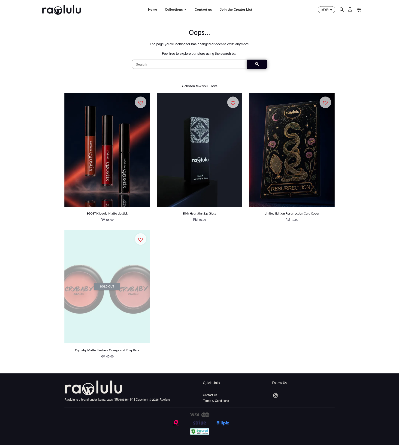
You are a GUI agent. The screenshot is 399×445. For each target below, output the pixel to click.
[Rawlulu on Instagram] (275, 397)
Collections (174, 9)
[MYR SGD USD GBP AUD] (326, 9)
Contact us (203, 9)
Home (152, 9)
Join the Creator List (236, 9)
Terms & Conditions (216, 400)
